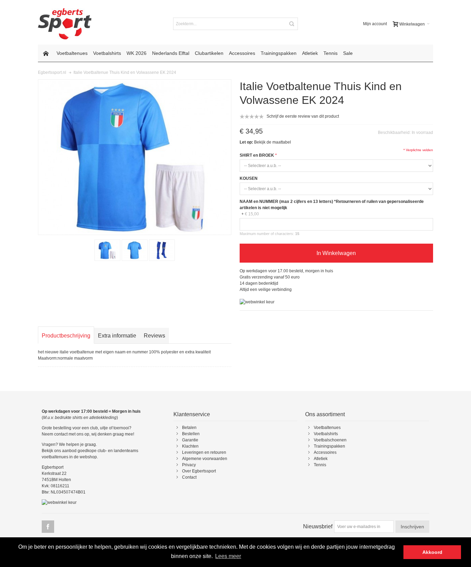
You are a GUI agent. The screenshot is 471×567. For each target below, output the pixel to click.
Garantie (190, 440)
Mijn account (375, 23)
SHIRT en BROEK (257, 155)
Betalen (189, 427)
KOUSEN (249, 178)
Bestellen (191, 433)
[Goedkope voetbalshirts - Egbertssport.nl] (64, 23)
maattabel (281, 142)
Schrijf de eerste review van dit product (303, 116)
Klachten (190, 446)
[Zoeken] (292, 24)
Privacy (189, 464)
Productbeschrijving (66, 336)
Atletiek (321, 458)
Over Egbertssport (199, 471)
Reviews (154, 336)
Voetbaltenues (327, 427)
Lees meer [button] (228, 556)
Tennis (320, 464)
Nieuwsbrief (317, 526)
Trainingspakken (329, 446)
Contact (189, 477)
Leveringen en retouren (204, 452)
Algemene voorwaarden (204, 458)
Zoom (134, 157)
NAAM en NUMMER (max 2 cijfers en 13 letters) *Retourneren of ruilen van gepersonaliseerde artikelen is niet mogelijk (332, 204)
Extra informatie (117, 336)
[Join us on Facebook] (48, 527)
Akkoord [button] (432, 552)
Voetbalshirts (326, 433)
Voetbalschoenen (330, 440)
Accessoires (325, 452)
